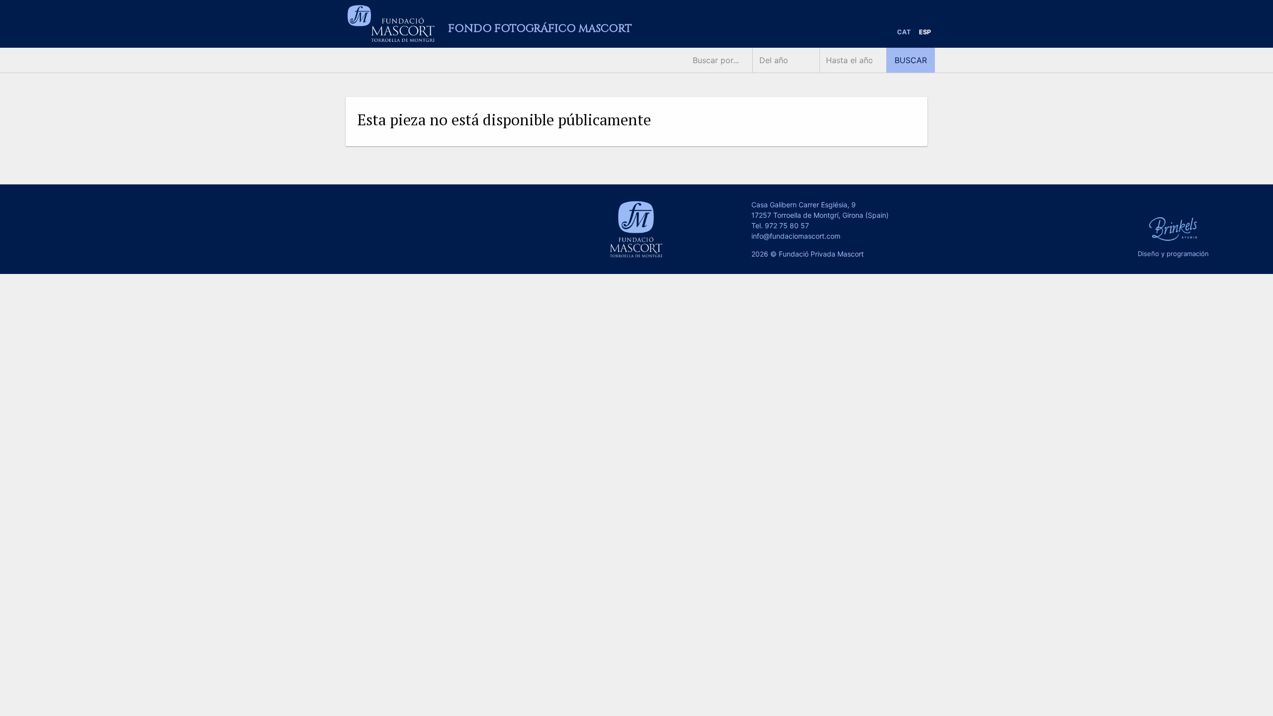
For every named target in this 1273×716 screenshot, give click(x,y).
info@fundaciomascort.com (795, 236)
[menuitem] (904, 32)
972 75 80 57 (787, 225)
